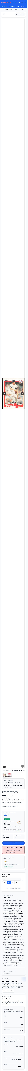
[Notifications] (15, 2)
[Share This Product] (19, 14)
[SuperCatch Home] (6, 2)
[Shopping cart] (22, 2)
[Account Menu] (25, 2)
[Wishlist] (18, 2)
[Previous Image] (4, 393)
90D (9, 882)
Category (4, 876)
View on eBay (19, 830)
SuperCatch (7, 858)
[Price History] (23, 880)
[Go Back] (4, 14)
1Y (16, 882)
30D (4, 882)
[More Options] (23, 14)
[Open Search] (12, 2)
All (19, 882)
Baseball (16, 9)
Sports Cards (8, 9)
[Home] (2, 9)
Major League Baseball (12, 791)
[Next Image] (22, 393)
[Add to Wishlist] (16, 14)
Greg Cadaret (15, 792)
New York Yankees (6, 792)
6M (12, 882)
